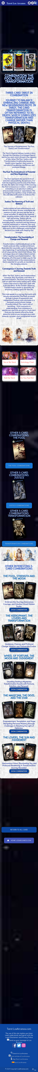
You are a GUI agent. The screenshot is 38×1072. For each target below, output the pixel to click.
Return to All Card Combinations (19, 831)
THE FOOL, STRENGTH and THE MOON (19, 577)
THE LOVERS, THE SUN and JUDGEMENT (19, 738)
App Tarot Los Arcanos (19, 1059)
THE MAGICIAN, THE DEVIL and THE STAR (19, 696)
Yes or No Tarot (9, 362)
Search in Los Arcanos (19, 1053)
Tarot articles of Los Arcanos (19, 1056)
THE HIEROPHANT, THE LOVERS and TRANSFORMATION (19, 618)
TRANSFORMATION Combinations (19, 544)
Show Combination (19, 610)
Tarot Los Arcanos (16, 3)
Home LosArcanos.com (19, 840)
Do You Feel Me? (27, 378)
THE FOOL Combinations (19, 466)
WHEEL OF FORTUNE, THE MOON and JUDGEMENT (19, 657)
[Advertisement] (19, 24)
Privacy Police (27, 1037)
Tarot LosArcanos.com (19, 1028)
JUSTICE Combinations (19, 505)
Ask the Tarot (9, 378)
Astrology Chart (27, 362)
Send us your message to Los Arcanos (19, 1041)
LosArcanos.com (22, 1069)
